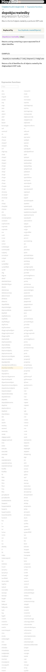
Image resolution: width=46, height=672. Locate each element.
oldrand (26, 131)
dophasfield (5, 339)
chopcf (4, 157)
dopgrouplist (6, 336)
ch (2, 134)
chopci (4, 160)
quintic (26, 388)
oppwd (26, 195)
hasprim (4, 509)
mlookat (4, 648)
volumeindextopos (30, 627)
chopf (3, 169)
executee (4, 454)
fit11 (3, 483)
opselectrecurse (29, 209)
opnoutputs (27, 183)
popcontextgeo (28, 290)
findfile (4, 469)
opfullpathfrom (29, 151)
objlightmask (28, 120)
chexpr (4, 140)
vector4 (26, 584)
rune (25, 434)
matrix (4, 627)
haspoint (4, 503)
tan (25, 535)
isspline (4, 584)
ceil (3, 128)
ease (3, 420)
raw (25, 397)
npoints (26, 102)
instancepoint (6, 558)
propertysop (28, 365)
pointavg (27, 261)
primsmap (27, 345)
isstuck (4, 587)
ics (2, 544)
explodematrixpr (7, 466)
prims (26, 342)
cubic (3, 241)
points (26, 281)
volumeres (27, 639)
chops (3, 183)
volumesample (28, 642)
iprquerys (5, 573)
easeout (4, 428)
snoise (26, 469)
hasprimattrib (6, 512)
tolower (26, 547)
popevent (27, 293)
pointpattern (28, 278)
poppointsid (27, 310)
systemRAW (27, 532)
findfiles (4, 472)
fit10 (3, 480)
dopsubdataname (7, 402)
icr (2, 541)
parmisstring (28, 241)
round (26, 426)
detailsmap (5, 290)
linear (3, 601)
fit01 (3, 477)
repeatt (26, 405)
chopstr (4, 186)
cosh (3, 235)
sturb (25, 518)
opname (26, 175)
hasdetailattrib (6, 500)
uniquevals (27, 567)
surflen (26, 524)
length (4, 599)
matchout (5, 624)
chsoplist (4, 206)
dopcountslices (6, 310)
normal (26, 97)
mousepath (5, 665)
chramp (4, 192)
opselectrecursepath (30, 212)
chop (3, 154)
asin (3, 108)
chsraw (4, 209)
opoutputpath (28, 189)
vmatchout (27, 616)
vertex (26, 587)
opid (25, 154)
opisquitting (27, 166)
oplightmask (28, 169)
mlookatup (5, 650)
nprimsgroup (28, 111)
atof (3, 117)
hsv (3, 521)
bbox (3, 120)
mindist (4, 645)
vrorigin (26, 653)
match (4, 619)
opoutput (27, 186)
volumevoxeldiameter (31, 645)
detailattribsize (6, 281)
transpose (27, 555)
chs (3, 201)
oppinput (27, 192)
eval (3, 443)
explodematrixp (7, 463)
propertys (27, 362)
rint (25, 417)
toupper (26, 549)
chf (3, 149)
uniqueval (27, 564)
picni (25, 247)
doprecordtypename (8, 376)
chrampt (4, 198)
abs (3, 91)
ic (2, 524)
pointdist (26, 264)
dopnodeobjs (6, 345)
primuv (26, 350)
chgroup (4, 151)
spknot (26, 472)
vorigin (26, 648)
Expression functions (34, 7)
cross (3, 238)
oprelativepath (28, 201)
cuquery (4, 252)
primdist (26, 325)
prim (25, 316)
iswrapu (4, 593)
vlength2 (26, 607)
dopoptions (5, 374)
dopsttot (4, 399)
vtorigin (26, 665)
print (25, 353)
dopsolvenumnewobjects (9, 385)
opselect (26, 203)
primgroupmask (29, 333)
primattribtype (28, 322)
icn (3, 538)
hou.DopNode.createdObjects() (29, 30)
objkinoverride (28, 117)
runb (25, 431)
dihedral (4, 299)
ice (2, 526)
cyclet (3, 270)
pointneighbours (29, 275)
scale (25, 437)
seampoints (27, 440)
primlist (26, 336)
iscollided (5, 578)
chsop (3, 203)
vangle (26, 575)
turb (25, 561)
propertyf (27, 359)
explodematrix (6, 460)
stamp (26, 480)
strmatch (27, 512)
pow (25, 313)
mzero (4, 671)
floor (3, 486)
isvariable (5, 590)
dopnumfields (6, 348)
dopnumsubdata (7, 359)
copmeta (4, 226)
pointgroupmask (29, 270)
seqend (26, 446)
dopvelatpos (5, 414)
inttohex (4, 564)
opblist (26, 134)
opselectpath (28, 206)
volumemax (27, 630)
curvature (5, 255)
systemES (27, 529)
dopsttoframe (6, 397)
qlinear (26, 382)
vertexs (26, 596)
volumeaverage (29, 619)
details (4, 287)
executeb (4, 451)
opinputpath (28, 160)
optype (26, 224)
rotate (26, 420)
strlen (25, 509)
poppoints (27, 307)
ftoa (3, 492)
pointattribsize (28, 255)
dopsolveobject (6, 391)
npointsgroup (28, 105)
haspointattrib (6, 506)
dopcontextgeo (6, 307)
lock (3, 610)
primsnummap (28, 348)
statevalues (27, 489)
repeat (26, 402)
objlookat (27, 123)
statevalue (27, 486)
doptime (4, 405)
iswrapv (4, 596)
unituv (26, 570)
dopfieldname (6, 316)
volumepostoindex (30, 636)
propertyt (27, 371)
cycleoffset (5, 264)
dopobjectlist (6, 362)
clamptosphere (6, 218)
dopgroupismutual (8, 333)
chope (4, 166)
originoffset (27, 232)
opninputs (27, 180)
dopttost (4, 411)
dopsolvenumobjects (8, 388)
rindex (26, 414)
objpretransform (29, 126)
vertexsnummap (29, 601)
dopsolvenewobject (8, 382)
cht (3, 212)
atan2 (3, 114)
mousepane (5, 662)
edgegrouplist (6, 437)
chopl (3, 175)
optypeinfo (27, 226)
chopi (3, 172)
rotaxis (26, 423)
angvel (4, 97)
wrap (25, 668)
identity (4, 547)
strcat (26, 498)
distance (4, 301)
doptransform (6, 408)
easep (3, 434)
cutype (4, 258)
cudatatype (5, 247)
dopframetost (6, 327)
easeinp (4, 426)
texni (25, 544)
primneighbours (29, 339)
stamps (26, 483)
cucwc (4, 244)
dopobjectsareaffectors (9, 365)
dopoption (5, 371)
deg (3, 273)
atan (3, 111)
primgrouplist (28, 330)
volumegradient (29, 622)
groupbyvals (6, 498)
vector (26, 578)
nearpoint (27, 91)
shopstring (27, 454)
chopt (3, 189)
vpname (26, 650)
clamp (4, 215)
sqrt (25, 477)
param (26, 238)
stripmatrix (27, 506)
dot (3, 417)
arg (3, 102)
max (3, 633)
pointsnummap (29, 287)
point (25, 252)
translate (27, 552)
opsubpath (27, 218)
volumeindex (28, 624)
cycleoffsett (5, 267)
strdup (26, 503)
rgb (25, 411)
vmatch (26, 610)
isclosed (4, 575)
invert (3, 567)
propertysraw (28, 368)
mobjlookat (5, 653)
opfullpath (27, 149)
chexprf (4, 143)
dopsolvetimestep (7, 394)
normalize (27, 100)
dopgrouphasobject (8, 330)
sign (25, 457)
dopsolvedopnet (7, 379)
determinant (6, 296)
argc (3, 105)
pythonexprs (28, 379)
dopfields (4, 319)
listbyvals (4, 607)
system (26, 526)
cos (3, 232)
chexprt (4, 146)
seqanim (26, 443)
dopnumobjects (7, 350)
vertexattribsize (29, 590)
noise (25, 94)
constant (4, 221)
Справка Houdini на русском (13, 7)
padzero (26, 235)
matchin (4, 622)
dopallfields (5, 304)
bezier (4, 123)
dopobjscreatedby (7, 368)
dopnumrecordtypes (8, 356)
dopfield (4, 313)
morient (4, 659)
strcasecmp (27, 492)
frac (3, 489)
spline (26, 475)
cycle (3, 261)
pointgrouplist (28, 267)
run (25, 428)
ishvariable (5, 581)
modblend (5, 656)
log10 (3, 616)
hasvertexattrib (6, 515)
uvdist (26, 573)
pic (25, 244)
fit (2, 475)
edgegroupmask (7, 440)
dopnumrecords (7, 353)
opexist (26, 143)
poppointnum (28, 304)
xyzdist (26, 671)
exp (3, 457)
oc (24, 128)
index (3, 555)
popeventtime (28, 296)
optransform (28, 221)
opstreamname (29, 215)
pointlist (26, 273)
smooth (26, 466)
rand (25, 394)
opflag (26, 146)
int (2, 561)
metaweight (5, 639)
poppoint (27, 299)
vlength (26, 604)
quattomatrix (28, 385)
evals (3, 446)
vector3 (26, 581)
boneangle (5, 126)
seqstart (26, 451)
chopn (4, 177)
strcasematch (28, 495)
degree (4, 275)
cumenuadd (5, 250)
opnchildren (28, 177)
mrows (4, 668)
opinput (26, 157)
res (25, 408)
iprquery (4, 570)
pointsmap (27, 284)
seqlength (27, 448)
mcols (3, 636)
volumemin (27, 633)
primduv (26, 327)
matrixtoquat (6, 630)
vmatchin (27, 613)
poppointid (27, 301)
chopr (3, 180)
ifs (2, 552)
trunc (25, 558)
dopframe (5, 325)
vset (25, 659)
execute (4, 448)
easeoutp (4, 431)
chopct (4, 163)
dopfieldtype (6, 322)
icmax (4, 532)
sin (25, 460)
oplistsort (27, 172)
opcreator (27, 137)
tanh (25, 538)
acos (3, 94)
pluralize (26, 250)
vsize (25, 662)
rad (25, 391)
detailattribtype (6, 284)
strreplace (27, 515)
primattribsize (28, 319)
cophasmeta (6, 224)
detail (3, 278)
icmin (3, 535)
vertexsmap (27, 599)
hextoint (4, 518)
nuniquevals (28, 114)
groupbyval (5, 495)
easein (4, 423)
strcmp (26, 500)
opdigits (26, 140)
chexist (4, 137)
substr (26, 521)
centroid (4, 131)
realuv (26, 399)
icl (2, 529)
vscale (26, 656)
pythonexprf (28, 376)
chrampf (4, 195)
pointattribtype (28, 258)
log (3, 613)
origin (26, 229)
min (3, 642)
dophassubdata (7, 342)
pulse (25, 374)
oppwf (26, 198)
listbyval (4, 604)
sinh (25, 463)
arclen (4, 100)
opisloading (27, 163)
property (26, 356)
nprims (26, 108)
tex (25, 541)
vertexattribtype (29, 593)
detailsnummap (7, 293)
